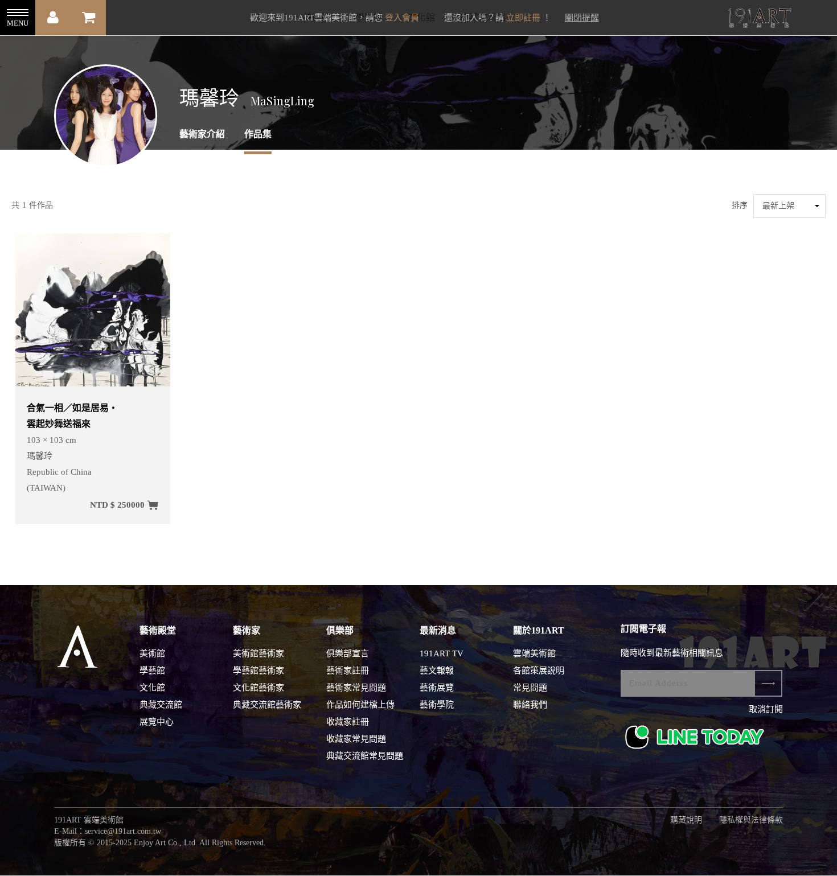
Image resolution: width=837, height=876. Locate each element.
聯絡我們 (530, 704)
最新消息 (438, 630)
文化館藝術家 (258, 687)
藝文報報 (437, 670)
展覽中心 (157, 721)
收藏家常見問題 (356, 738)
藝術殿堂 (158, 630)
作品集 (258, 134)
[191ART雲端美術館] (758, 19)
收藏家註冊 (347, 721)
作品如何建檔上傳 (360, 704)
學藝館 (152, 670)
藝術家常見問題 (356, 687)
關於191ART (538, 630)
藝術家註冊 (347, 670)
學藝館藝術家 (258, 670)
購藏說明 (686, 820)
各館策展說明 (538, 670)
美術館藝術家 (258, 653)
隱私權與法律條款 (751, 820)
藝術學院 (437, 704)
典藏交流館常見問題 (364, 755)
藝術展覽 (437, 687)
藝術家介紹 (202, 134)
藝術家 (246, 630)
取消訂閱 (766, 709)
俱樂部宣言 (347, 653)
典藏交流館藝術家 (267, 704)
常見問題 (530, 687)
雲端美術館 (534, 653)
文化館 (152, 687)
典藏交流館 (161, 704)
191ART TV (441, 653)
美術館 (152, 653)
